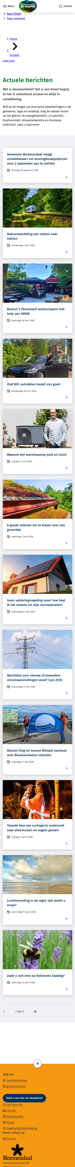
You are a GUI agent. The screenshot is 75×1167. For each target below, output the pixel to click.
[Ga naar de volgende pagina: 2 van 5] (33, 1011)
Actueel (14, 55)
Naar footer (14, 14)
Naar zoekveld (16, 18)
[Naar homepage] (36, 6)
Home (13, 39)
